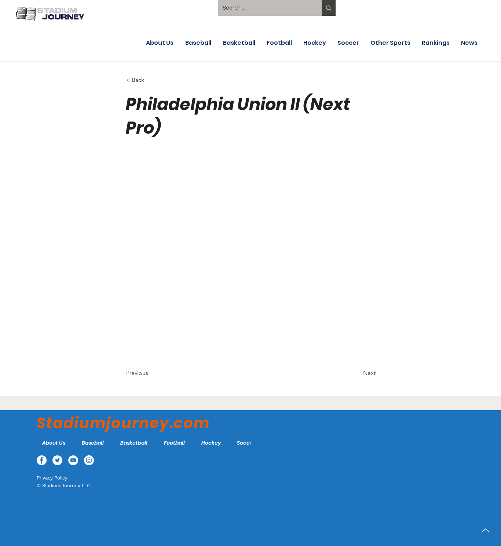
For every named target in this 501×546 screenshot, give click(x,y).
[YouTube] (485, 255)
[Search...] (329, 8)
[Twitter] (485, 238)
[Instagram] (485, 273)
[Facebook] (485, 221)
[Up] (485, 530)
